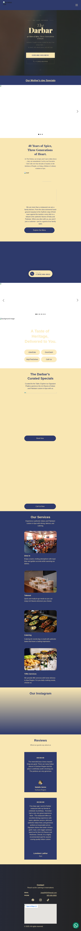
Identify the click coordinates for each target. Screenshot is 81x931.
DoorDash (49, 352)
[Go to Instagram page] (40, 900)
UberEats (32, 352)
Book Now (40, 438)
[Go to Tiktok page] (48, 900)
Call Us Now (40, 506)
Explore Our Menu (39, 230)
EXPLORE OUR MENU (40, 55)
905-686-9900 (52, 895)
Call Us (49, 359)
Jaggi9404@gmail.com (48, 893)
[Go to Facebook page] (33, 900)
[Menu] (76, 5)
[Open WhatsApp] (76, 925)
